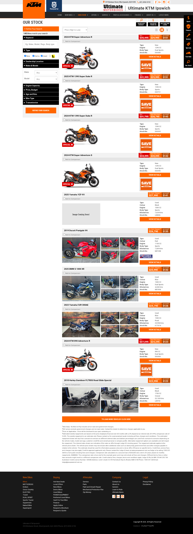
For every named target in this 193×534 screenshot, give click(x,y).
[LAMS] (53, 56)
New (28, 56)
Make (26, 72)
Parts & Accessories (121, 15)
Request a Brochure (61, 508)
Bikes (25, 482)
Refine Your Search (33, 29)
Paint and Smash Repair (92, 487)
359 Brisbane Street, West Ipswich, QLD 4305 (120, 2)
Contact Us (116, 482)
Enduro (25, 487)
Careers (115, 487)
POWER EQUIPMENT (61, 495)
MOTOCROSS (28, 484)
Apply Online (58, 505)
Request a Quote (59, 510)
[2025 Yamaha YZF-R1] (100, 214)
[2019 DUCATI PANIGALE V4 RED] (100, 250)
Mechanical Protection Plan (93, 489)
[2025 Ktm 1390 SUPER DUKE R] (100, 96)
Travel (25, 495)
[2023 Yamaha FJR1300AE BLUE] (100, 324)
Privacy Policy (148, 482)
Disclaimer (147, 484)
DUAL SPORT (28, 497)
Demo (37, 56)
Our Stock (82, 15)
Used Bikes (57, 492)
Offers (94, 15)
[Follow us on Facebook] (156, 2)
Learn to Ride (117, 489)
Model (26, 78)
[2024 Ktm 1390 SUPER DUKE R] (100, 135)
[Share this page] (168, 2)
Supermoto (27, 503)
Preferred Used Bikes (61, 497)
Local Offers (58, 484)
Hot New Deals (59, 482)
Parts (85, 484)
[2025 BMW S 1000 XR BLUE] (100, 288)
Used (45, 56)
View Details (155, 57)
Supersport (27, 508)
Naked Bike (27, 505)
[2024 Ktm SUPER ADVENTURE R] (100, 56)
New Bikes (69, 15)
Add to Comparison (73, 41)
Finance (138, 15)
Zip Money (87, 492)
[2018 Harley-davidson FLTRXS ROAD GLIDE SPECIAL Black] (100, 400)
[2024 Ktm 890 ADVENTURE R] (100, 360)
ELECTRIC (26, 492)
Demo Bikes (58, 489)
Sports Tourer (28, 500)
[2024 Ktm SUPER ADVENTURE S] (100, 175)
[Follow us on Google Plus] (160, 2)
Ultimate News (118, 492)
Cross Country (28, 489)
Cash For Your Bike (60, 500)
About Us (149, 15)
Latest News (164, 15)
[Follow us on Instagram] (165, 2)
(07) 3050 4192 (144, 2)
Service (105, 15)
